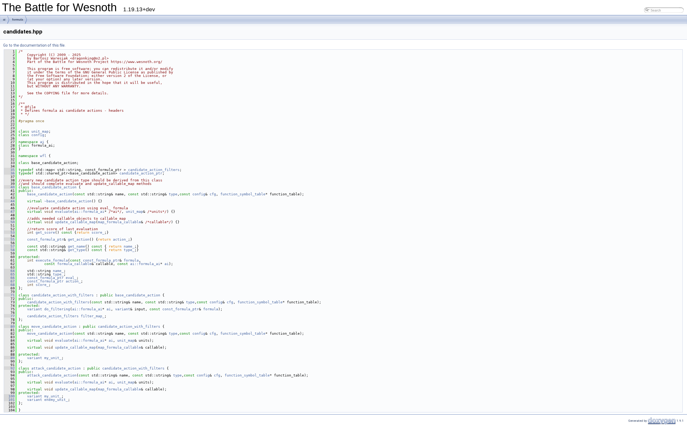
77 (9, 316)
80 (9, 327)
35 (9, 170)
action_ (120, 239)
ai (4, 19)
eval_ (71, 278)
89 (9, 358)
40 (9, 187)
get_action (78, 239)
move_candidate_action (53, 327)
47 (9, 212)
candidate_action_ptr (140, 173)
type (173, 194)
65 (9, 274)
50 (9, 222)
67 (9, 281)
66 (9, 278)
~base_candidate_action (68, 201)
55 (9, 239)
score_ (98, 232)
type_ (129, 250)
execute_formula (52, 260)
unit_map (40, 131)
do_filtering (57, 309)
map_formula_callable (119, 222)
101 (9, 400)
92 (9, 368)
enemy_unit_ (56, 400)
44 (9, 201)
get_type (76, 250)
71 (9, 295)
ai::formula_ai (89, 212)
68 (9, 285)
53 (9, 232)
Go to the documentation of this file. (34, 45)
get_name (76, 246)
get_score (45, 232)
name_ (129, 246)
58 (9, 250)
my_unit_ (52, 358)
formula (17, 19)
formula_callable (74, 264)
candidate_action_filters (154, 170)
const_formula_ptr (45, 239)
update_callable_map (75, 222)
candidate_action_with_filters (62, 295)
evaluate (63, 212)
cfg (213, 194)
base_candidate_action (53, 187)
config (37, 135)
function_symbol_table (242, 194)
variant (34, 309)
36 (9, 173)
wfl (43, 156)
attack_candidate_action (56, 368)
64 (9, 271)
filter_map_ (92, 316)
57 (9, 246)
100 (9, 396)
